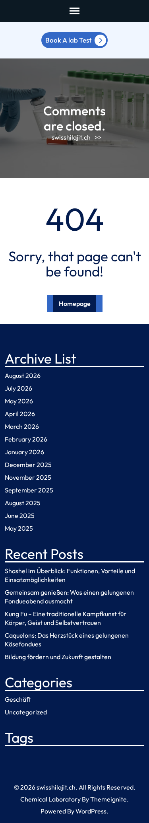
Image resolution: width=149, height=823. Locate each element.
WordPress (90, 811)
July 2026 (18, 388)
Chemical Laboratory (50, 799)
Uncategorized (26, 712)
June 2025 (20, 515)
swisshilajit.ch (71, 137)
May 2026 (19, 401)
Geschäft (18, 699)
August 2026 (23, 375)
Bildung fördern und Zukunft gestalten (58, 657)
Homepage (75, 303)
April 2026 (20, 414)
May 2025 (19, 528)
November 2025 (28, 477)
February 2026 (26, 439)
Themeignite (108, 799)
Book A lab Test (68, 40)
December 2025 (28, 465)
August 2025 (23, 503)
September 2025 (29, 490)
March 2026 (22, 426)
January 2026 (24, 452)
